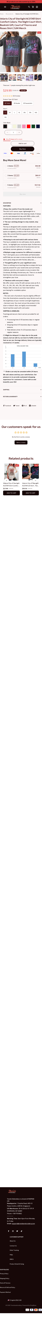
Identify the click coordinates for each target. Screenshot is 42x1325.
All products (9, 14)
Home (2, 14)
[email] (23, 1223)
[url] (33, 1305)
